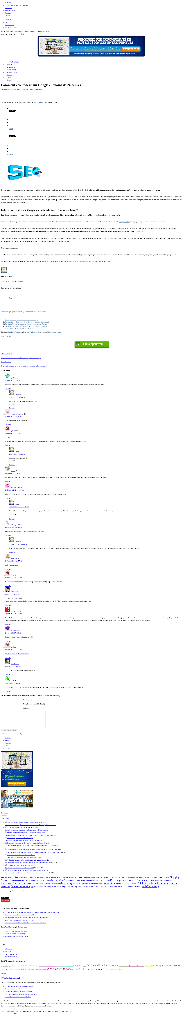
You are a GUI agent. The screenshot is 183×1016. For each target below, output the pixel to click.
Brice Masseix (15, 664)
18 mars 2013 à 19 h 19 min (13, 578)
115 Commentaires (50, 825)
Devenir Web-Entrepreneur (63, 880)
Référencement (11, 70)
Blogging (9, 64)
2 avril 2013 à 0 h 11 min (12, 594)
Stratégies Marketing (68, 886)
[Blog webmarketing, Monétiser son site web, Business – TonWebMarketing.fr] (25, 31)
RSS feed (41, 102)
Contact (7, 15)
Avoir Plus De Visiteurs (155, 877)
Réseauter (8, 951)
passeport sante (15, 487)
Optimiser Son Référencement (92, 883)
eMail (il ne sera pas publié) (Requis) (34, 704)
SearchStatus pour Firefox (157, 222)
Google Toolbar (124, 222)
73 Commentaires (54, 845)
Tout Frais (4, 815)
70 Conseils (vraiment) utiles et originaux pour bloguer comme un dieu (26, 862)
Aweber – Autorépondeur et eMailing (16, 931)
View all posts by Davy (18, 295)
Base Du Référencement (15, 332)
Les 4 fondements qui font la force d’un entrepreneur (21, 994)
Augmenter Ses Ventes (120, 877)
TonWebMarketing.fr (12, 1011)
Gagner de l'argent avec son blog (15, 933)
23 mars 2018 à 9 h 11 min (13, 666)
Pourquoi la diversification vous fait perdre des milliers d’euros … (25, 835)
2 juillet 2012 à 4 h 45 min (13, 473)
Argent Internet (75, 877)
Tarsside (13, 471)
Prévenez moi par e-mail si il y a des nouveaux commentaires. (22, 734)
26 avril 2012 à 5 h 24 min (17, 454)
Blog (10, 298)
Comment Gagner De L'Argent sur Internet (27, 880)
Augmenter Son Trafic (138, 877)
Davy (17, 89)
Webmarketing (14, 62)
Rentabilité (5, 886)
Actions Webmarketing (11, 877)
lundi (12, 647)
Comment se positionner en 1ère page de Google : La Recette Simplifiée (26, 845)
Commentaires (9, 25)
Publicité (142, 883)
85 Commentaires (37, 840)
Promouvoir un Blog (123, 883)
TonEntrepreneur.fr (11, 957)
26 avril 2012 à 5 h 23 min (17, 397)
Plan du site (8, 13)
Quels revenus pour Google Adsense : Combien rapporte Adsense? (24, 825)
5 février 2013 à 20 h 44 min (18, 544)
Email (11, 129)
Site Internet (26, 708)
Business (5, 880)
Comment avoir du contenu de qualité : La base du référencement (27, 322)
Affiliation (24, 877)
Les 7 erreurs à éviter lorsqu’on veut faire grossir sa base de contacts (25, 873)
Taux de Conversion (85, 886)
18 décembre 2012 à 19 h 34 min (19, 507)
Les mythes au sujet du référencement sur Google (21, 320)
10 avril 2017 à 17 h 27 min (13, 650)
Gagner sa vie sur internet (36, 883)
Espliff (13, 680)
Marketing (66, 883)
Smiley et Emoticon (11, 954)
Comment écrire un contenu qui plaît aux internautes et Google (26, 324)
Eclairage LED (15, 525)
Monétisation (11, 67)
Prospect (134, 883)
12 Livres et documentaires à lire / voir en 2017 (19, 868)
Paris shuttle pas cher (17, 414)
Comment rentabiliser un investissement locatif (19, 986)
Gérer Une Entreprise (53, 883)
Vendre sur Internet (112, 886)
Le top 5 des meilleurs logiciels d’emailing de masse (20, 830)
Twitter (7, 740)
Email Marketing (165, 880)
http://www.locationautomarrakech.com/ (17, 654)
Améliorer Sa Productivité (58, 877)
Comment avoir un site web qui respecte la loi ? (19, 857)
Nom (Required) (27, 700)
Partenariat (8, 8)
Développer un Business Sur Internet (130, 880)
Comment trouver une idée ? (13, 989)
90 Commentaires (50, 835)
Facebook (8, 743)
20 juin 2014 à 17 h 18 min (13, 633)
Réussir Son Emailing (42, 886)
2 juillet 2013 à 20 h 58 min (13, 613)
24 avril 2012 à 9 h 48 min (13, 380)
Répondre (8, 389)
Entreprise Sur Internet (30, 332)
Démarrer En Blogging (84, 880)
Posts (6, 22)
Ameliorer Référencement (38, 877)
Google (40, 332)
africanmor (14, 558)
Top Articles (4, 813)
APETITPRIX (15, 611)
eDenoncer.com (9, 949)
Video (127, 887)
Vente (123, 887)
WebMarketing (150, 886)
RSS (6, 745)
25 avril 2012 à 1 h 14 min (13, 433)
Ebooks (9, 80)
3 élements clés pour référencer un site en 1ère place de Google (26, 326)
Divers (9, 77)
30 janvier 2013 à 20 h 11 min (14, 527)
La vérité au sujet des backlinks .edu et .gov (19, 328)
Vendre (101, 886)
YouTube (8, 738)
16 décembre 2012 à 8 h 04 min (14, 490)
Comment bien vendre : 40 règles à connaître (18, 991)
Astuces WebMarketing (102, 877)
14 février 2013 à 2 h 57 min (13, 561)
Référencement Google (54, 332)
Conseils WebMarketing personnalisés (16, 5)
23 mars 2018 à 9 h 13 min (13, 683)
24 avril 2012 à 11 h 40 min (13, 416)
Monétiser (77, 883)
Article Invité (87, 877)
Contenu (48, 880)
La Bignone (14, 630)
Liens (44, 332)
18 (1, 93)
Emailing (9, 75)
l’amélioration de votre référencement (75, 261)
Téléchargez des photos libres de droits (16, 936)
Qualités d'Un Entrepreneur (162, 883)
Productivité (109, 883)
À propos (8, 2)
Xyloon (13, 431)
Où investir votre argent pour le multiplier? (18, 997)
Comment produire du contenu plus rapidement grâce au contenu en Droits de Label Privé (32, 852)
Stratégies (55, 886)
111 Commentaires (42, 830)
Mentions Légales (10, 10)
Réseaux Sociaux (12, 72)
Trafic (96, 886)
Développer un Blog (101, 880)
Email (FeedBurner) (11, 27)
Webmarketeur (135, 887)
